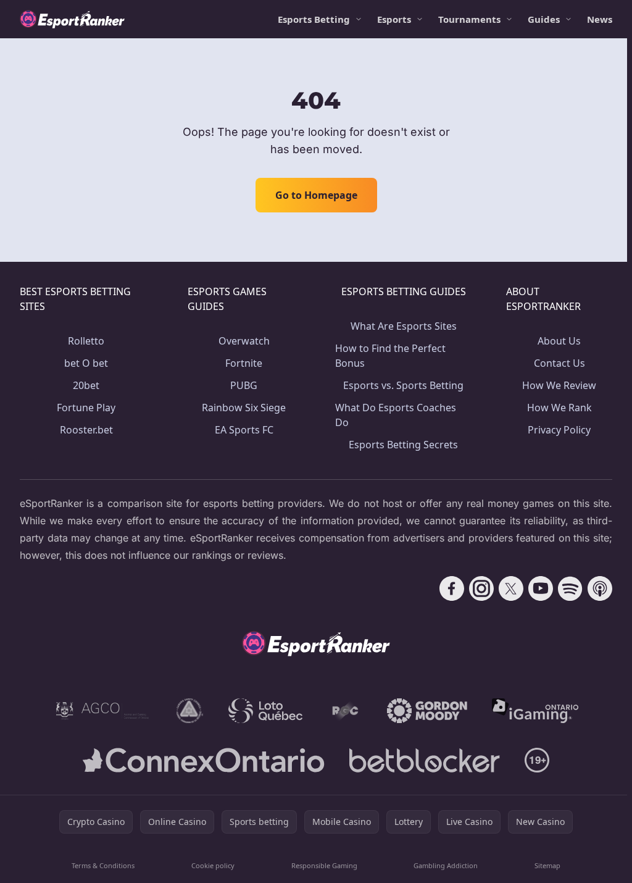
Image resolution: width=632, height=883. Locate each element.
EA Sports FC (244, 430)
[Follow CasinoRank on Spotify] (570, 588)
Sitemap (547, 865)
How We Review (559, 385)
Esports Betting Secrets (403, 444)
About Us (559, 341)
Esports (394, 19)
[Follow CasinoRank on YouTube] (540, 588)
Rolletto (86, 341)
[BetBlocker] (424, 760)
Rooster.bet (86, 430)
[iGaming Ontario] (535, 710)
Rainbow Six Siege (244, 407)
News (599, 19)
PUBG (243, 385)
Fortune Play (86, 407)
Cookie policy (213, 865)
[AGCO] (102, 710)
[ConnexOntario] (204, 760)
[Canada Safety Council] (190, 710)
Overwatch (244, 341)
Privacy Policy (559, 430)
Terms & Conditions (103, 865)
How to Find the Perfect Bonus (390, 355)
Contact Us (559, 363)
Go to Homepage (316, 195)
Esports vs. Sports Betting (403, 385)
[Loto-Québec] (265, 710)
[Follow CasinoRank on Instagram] (481, 588)
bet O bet (86, 363)
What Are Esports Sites (404, 326)
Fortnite (243, 363)
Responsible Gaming (324, 865)
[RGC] (345, 710)
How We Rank (559, 407)
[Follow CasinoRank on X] (511, 588)
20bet (86, 385)
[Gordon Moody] (427, 710)
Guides (544, 19)
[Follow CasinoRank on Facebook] (451, 588)
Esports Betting (314, 19)
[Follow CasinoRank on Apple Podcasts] (600, 588)
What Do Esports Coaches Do (395, 415)
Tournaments (469, 19)
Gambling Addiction (446, 865)
